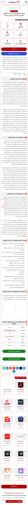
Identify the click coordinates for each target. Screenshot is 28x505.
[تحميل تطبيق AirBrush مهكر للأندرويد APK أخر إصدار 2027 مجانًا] (7, 471)
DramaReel (7, 424)
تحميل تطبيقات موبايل (9, 330)
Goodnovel (7, 406)
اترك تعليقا (14, 486)
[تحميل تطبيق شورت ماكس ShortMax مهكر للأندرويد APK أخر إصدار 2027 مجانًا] (7, 385)
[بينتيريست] (14, 368)
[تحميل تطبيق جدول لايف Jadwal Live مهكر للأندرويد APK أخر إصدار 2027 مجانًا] (21, 402)
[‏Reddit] (10, 368)
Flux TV (21, 424)
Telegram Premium (21, 475)
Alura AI (7, 458)
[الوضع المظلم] (4, 2)
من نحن (4, 497)
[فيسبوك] (24, 368)
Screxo (21, 441)
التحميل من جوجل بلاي (13, 351)
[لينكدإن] (17, 368)
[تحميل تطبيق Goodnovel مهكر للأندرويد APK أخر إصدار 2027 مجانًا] (7, 402)
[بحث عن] (2, 2)
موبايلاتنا (9, 493)
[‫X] (20, 368)
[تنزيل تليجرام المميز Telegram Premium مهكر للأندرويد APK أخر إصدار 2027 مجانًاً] (21, 471)
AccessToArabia (10, 336)
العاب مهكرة (9, 497)
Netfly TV (7, 441)
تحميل (13, 49)
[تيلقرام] (14, 371)
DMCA (4, 500)
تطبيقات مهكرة (11, 8)
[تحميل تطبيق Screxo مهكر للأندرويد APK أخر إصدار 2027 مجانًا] (21, 436)
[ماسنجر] (7, 368)
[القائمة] (26, 2)
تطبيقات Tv (15, 497)
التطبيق (25, 236)
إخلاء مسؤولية (9, 500)
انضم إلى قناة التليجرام (13, 501)
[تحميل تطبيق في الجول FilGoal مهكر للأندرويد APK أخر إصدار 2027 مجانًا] (21, 453)
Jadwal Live (21, 406)
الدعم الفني (4, 207)
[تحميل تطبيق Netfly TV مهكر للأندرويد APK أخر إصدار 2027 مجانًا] (7, 436)
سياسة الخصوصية (17, 500)
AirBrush (7, 475)
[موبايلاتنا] (14, 2)
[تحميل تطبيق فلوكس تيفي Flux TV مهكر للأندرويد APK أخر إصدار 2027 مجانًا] (21, 419)
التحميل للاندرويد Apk (14, 359)
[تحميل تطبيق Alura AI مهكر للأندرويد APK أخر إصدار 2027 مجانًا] (7, 453)
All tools (21, 389)
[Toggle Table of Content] (23, 74)
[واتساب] (3, 368)
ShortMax (7, 389)
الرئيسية (17, 8)
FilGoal (21, 458)
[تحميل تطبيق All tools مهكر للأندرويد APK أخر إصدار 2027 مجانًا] (21, 385)
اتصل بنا (23, 500)
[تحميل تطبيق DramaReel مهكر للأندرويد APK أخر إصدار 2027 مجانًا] (7, 419)
